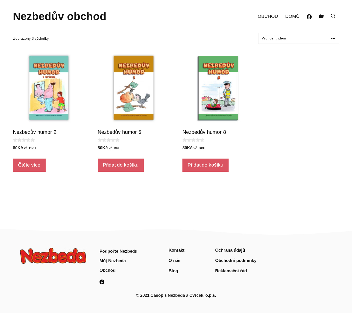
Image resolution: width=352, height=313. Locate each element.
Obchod (268, 16)
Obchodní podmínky (235, 260)
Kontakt (177, 250)
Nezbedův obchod (59, 16)
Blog (173, 270)
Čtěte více (29, 165)
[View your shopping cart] (321, 16)
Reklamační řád (231, 270)
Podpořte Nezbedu (118, 251)
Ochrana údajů (230, 250)
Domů (292, 16)
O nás (174, 260)
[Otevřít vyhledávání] (333, 16)
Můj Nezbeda (112, 260)
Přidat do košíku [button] (121, 165)
